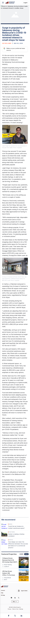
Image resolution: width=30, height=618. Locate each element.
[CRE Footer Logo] (4, 586)
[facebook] (11, 597)
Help (2, 592)
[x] (18, 597)
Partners (12, 532)
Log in (25, 2)
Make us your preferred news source (15, 49)
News (10, 524)
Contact (3, 590)
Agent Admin (24, 590)
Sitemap (21, 609)
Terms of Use (15, 609)
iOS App (3, 595)
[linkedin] (15, 597)
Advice (11, 539)
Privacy (9, 609)
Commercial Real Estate (10, 2)
